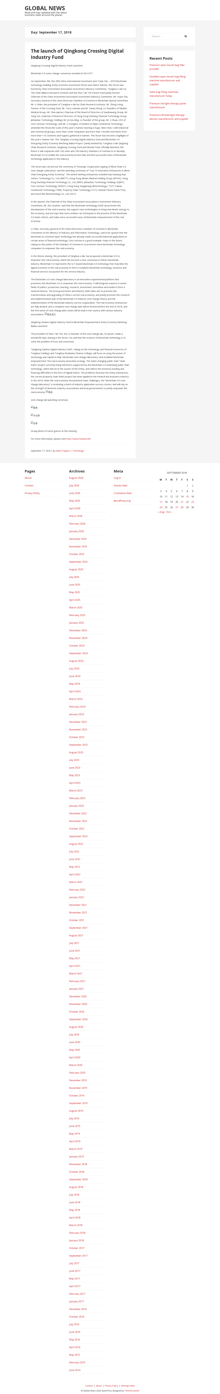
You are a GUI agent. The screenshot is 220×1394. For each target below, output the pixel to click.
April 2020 (74, 1057)
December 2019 (78, 1080)
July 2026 (74, 485)
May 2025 (74, 592)
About (28, 478)
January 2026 (76, 531)
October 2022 (76, 828)
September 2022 (78, 836)
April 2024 (74, 691)
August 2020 (76, 1027)
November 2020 (78, 1004)
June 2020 (74, 1042)
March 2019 (75, 1149)
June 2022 (74, 859)
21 (182, 502)
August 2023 (76, 752)
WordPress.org (122, 500)
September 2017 (78, 1255)
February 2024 (77, 706)
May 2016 (74, 1339)
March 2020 (75, 1065)
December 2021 (78, 905)
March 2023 (75, 790)
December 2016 (78, 1309)
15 (187, 496)
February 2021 (77, 981)
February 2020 (77, 1072)
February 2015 (77, 1362)
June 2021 (74, 950)
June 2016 (74, 1332)
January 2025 (76, 622)
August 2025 (76, 569)
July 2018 (74, 1194)
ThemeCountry (132, 1390)
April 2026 (74, 508)
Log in (117, 478)
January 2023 (76, 805)
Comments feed (122, 493)
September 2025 (78, 561)
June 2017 (74, 1271)
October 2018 (76, 1171)
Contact (29, 485)
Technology (78, 450)
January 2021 (76, 988)
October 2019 (76, 1095)
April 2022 (74, 874)
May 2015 (74, 1354)
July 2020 (74, 1034)
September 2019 (78, 1103)
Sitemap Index (128, 1385)
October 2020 (76, 1011)
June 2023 (74, 767)
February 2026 (77, 523)
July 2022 (74, 851)
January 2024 (76, 714)
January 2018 (76, 1240)
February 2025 (77, 615)
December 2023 (78, 722)
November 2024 (78, 638)
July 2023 (74, 760)
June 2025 (74, 584)
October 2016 (76, 1316)
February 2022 (77, 889)
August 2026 (76, 478)
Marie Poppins (63, 450)
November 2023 (78, 729)
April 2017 (74, 1286)
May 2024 (74, 683)
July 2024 (74, 668)
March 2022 (75, 882)
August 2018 (76, 1187)
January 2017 (76, 1301)
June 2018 (74, 1202)
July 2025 (74, 577)
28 (182, 507)
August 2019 (76, 1110)
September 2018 (78, 1179)
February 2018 (77, 1232)
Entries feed (120, 485)
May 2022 (74, 866)
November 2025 (78, 546)
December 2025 (78, 539)
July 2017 (74, 1263)
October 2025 (76, 554)
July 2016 (74, 1324)
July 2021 (74, 943)
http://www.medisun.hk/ (78, 438)
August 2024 (76, 661)
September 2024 (78, 653)
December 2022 (78, 813)
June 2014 (74, 1370)
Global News (45, 8)
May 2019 (74, 1133)
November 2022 (78, 821)
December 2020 (78, 996)
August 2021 (76, 935)
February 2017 (77, 1293)
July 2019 (74, 1118)
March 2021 (75, 973)
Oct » (169, 512)
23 (192, 502)
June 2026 (74, 493)
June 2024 (74, 676)
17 (161, 502)
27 (176, 507)
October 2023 (76, 737)
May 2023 (74, 775)
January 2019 (76, 1156)
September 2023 (78, 744)
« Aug (161, 512)
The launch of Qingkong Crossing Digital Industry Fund (77, 54)
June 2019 (74, 1126)
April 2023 (74, 783)
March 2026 (75, 516)
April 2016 (74, 1347)
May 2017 (74, 1278)
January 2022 (76, 897)
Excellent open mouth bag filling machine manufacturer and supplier (168, 80)
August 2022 (76, 844)
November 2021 (78, 912)
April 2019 (74, 1141)
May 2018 (74, 1210)
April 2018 (74, 1217)
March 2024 (75, 699)
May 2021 (74, 958)
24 (161, 507)
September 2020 (78, 1019)
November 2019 (78, 1088)
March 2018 (75, 1225)
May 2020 (74, 1049)
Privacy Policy (32, 493)
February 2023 (77, 798)
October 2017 (76, 1248)
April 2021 (74, 966)
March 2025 (75, 607)
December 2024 (78, 630)
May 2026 (74, 500)
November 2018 (78, 1164)
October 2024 (76, 645)
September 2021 (78, 927)
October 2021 (76, 920)
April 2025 (74, 600)
